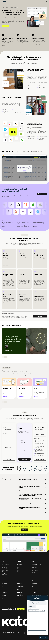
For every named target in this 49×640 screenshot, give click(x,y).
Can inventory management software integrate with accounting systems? (30, 499)
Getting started (19, 582)
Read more (5, 396)
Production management (6, 565)
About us (33, 580)
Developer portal (19, 594)
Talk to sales (24, 459)
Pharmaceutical (19, 571)
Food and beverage (20, 565)
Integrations (4, 579)
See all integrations (41, 193)
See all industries (20, 573)
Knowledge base (19, 583)
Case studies (4, 594)
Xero (2, 586)
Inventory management (5, 564)
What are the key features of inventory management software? (30, 487)
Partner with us (34, 594)
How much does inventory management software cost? (30, 490)
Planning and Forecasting (6, 573)
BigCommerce (4, 582)
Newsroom (33, 585)
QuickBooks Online (5, 585)
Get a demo (24, 529)
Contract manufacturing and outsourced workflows (38, 572)
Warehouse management (6, 571)
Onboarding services (20, 586)
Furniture (18, 567)
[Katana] (4, 1)
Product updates (4, 574)
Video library (19, 585)
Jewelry (18, 570)
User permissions (39, 296)
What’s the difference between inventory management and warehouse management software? (30, 495)
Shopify (3, 580)
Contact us (18, 589)
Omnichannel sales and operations (37, 565)
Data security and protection (36, 582)
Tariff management (35, 570)
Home (3, 7)
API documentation (20, 595)
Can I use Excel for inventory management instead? (30, 512)
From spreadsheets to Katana (36, 573)
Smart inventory (34, 567)
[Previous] (3, 357)
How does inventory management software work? (29, 483)
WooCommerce (4, 583)
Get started (6, 26)
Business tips (4, 595)
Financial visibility (5, 568)
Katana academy (19, 580)
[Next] (5, 357)
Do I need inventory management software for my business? (29, 508)
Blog (2, 598)
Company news (34, 583)
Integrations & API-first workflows (37, 568)
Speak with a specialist (40, 459)
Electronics (18, 568)
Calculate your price (22, 436)
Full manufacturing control (36, 564)
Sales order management (6, 570)
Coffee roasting (19, 564)
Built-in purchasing (5, 567)
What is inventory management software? (28, 479)
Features (7, 7)
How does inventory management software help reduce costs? (31, 504)
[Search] (44, 1)
